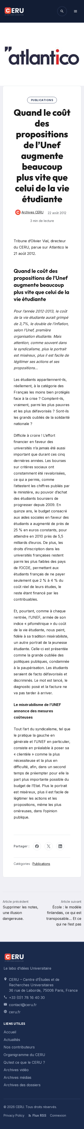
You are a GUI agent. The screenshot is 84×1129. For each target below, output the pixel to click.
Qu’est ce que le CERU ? (24, 1062)
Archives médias (17, 1077)
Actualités (12, 1039)
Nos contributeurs (19, 1047)
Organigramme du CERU (24, 1054)
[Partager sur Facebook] (37, 846)
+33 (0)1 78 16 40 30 (27, 997)
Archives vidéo (16, 1070)
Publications (42, 100)
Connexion (58, 1115)
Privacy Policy (14, 1115)
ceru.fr (15, 1012)
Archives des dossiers (22, 1085)
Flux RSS (39, 1115)
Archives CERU (29, 212)
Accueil (10, 1032)
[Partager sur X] (49, 846)
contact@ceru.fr (23, 1004)
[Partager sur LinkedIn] (60, 846)
